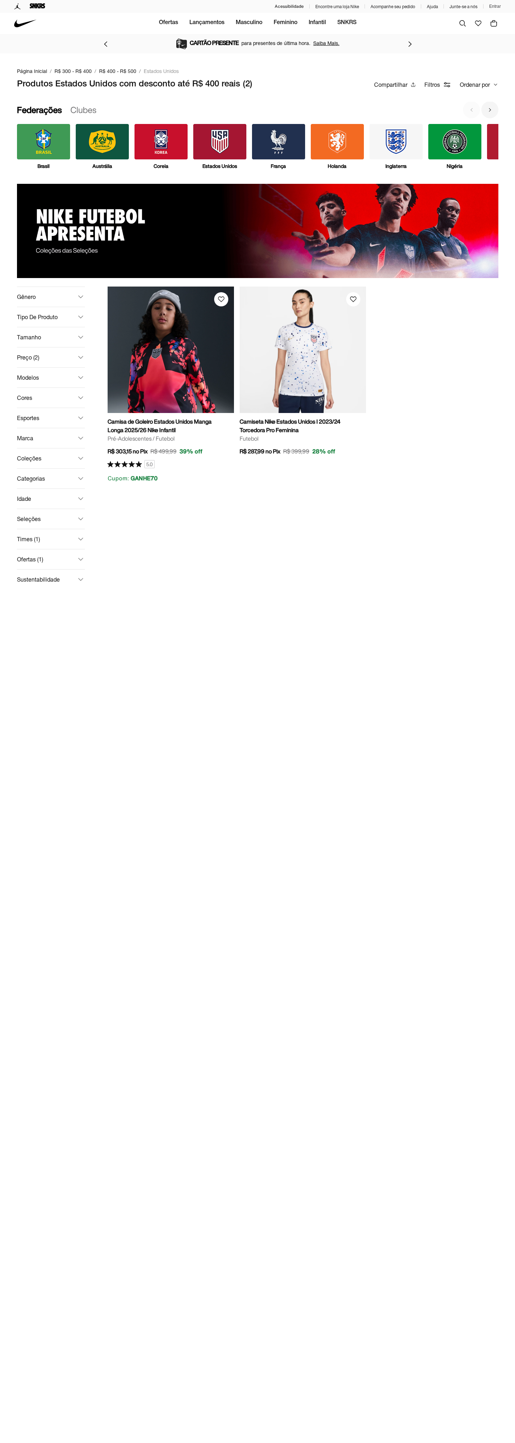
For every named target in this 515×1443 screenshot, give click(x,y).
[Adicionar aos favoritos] (221, 299)
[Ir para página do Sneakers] (37, 6)
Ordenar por (475, 84)
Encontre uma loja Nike (337, 6)
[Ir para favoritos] (478, 23)
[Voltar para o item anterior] (105, 44)
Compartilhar (390, 84)
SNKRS (346, 23)
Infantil (317, 23)
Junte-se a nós (463, 6)
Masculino (249, 23)
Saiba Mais (317, 43)
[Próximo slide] (489, 109)
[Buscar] (463, 23)
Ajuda (432, 6)
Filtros (432, 84)
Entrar (495, 6)
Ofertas (168, 23)
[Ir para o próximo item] (410, 44)
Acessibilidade (289, 6)
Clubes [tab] (83, 109)
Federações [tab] (39, 109)
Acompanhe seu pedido (393, 6)
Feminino (285, 23)
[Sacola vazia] (494, 23)
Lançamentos (206, 23)
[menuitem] (168, 23)
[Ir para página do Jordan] (17, 6)
